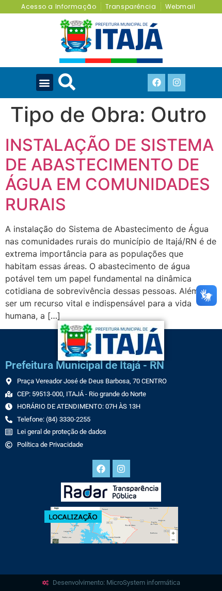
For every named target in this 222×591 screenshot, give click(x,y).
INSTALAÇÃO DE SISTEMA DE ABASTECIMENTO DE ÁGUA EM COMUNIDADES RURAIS (109, 174)
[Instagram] (176, 82)
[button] (44, 82)
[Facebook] (156, 82)
